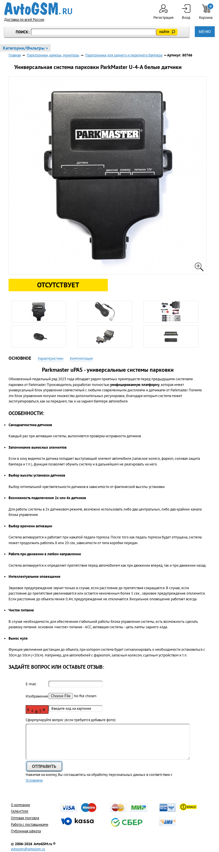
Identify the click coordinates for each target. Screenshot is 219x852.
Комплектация (81, 358)
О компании (20, 804)
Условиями (34, 780)
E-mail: (31, 684)
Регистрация (163, 17)
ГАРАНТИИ (19, 811)
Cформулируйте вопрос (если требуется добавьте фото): (71, 719)
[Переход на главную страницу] (38, 8)
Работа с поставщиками (29, 824)
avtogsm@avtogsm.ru (28, 849)
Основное (20, 358)
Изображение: (37, 696)
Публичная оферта (26, 831)
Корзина (206, 12)
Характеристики (50, 358)
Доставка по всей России (24, 19)
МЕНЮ (205, 32)
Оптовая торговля (25, 818)
